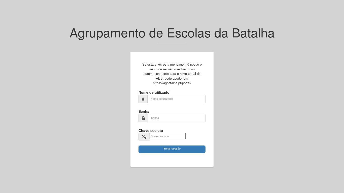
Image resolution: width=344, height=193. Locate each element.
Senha (144, 111)
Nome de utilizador (155, 92)
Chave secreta (151, 130)
